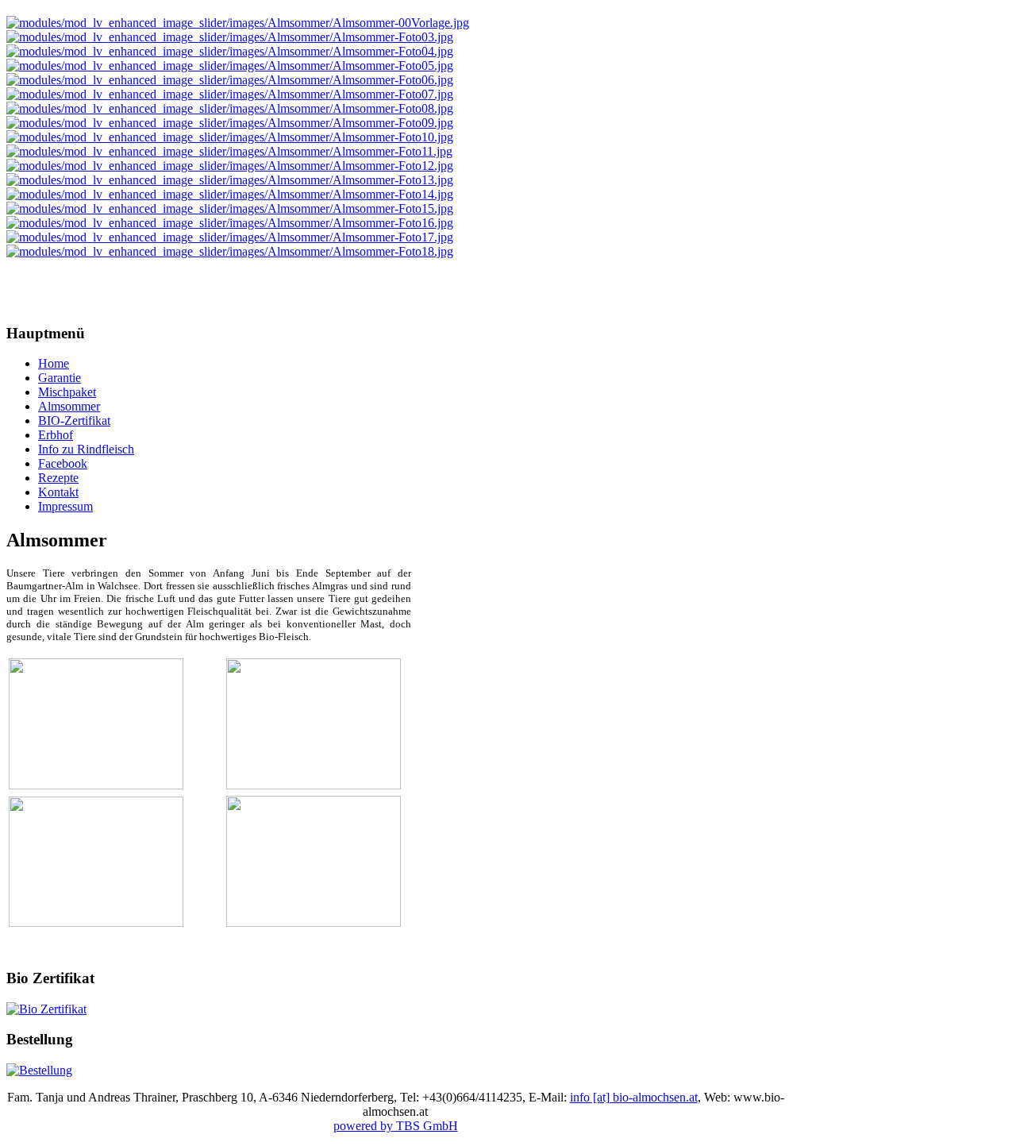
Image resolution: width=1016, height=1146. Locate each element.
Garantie (59, 377)
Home (53, 363)
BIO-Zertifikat (74, 420)
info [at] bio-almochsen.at (634, 1097)
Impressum (65, 506)
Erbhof (55, 435)
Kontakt (58, 492)
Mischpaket (67, 392)
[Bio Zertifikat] (46, 1009)
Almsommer (69, 406)
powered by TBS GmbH (395, 1125)
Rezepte (58, 477)
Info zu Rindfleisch (86, 449)
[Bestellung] (39, 1070)
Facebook (62, 463)
